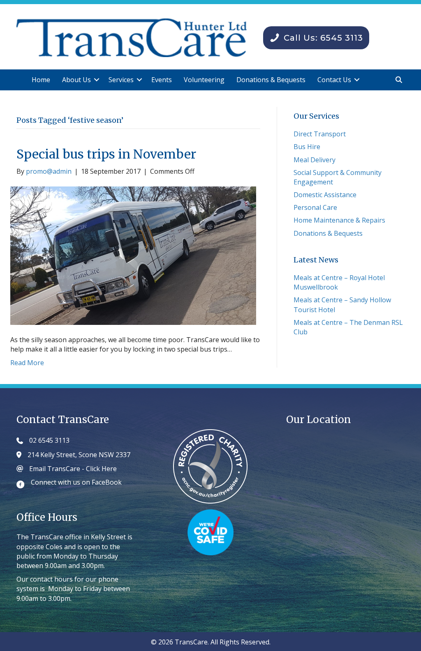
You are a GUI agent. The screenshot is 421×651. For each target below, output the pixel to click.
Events (161, 79)
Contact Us (334, 79)
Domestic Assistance (325, 194)
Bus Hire (307, 146)
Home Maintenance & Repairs (339, 220)
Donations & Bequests (270, 79)
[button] (96, 79)
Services (121, 79)
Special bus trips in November (106, 154)
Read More (27, 362)
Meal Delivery (314, 159)
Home (41, 79)
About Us (76, 79)
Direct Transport (320, 133)
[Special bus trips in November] (133, 255)
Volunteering (204, 79)
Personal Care (315, 207)
